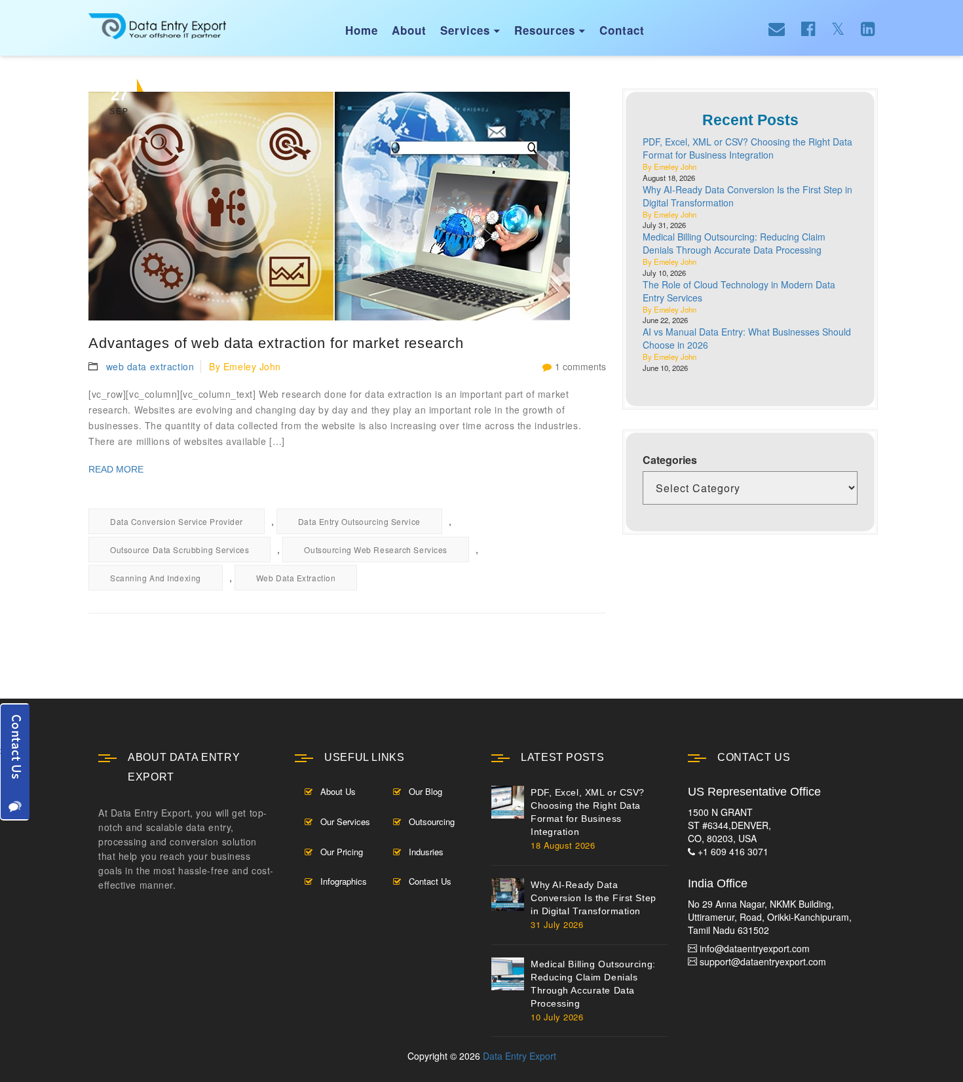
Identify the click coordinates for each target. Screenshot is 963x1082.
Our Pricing (341, 851)
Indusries (426, 851)
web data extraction (150, 366)
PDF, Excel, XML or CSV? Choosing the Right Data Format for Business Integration (747, 148)
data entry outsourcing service (359, 521)
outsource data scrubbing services (179, 549)
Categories (670, 460)
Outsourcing (432, 821)
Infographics (343, 881)
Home (361, 30)
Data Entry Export (519, 1055)
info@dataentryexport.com (755, 948)
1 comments (580, 366)
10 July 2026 (557, 1017)
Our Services (345, 821)
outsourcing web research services (375, 549)
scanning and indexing (155, 577)
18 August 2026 (563, 845)
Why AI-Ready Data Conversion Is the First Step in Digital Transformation (593, 897)
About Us (338, 791)
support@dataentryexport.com (763, 961)
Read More (115, 469)
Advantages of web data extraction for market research (276, 343)
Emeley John (252, 366)
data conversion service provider (176, 521)
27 (119, 101)
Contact (622, 30)
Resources (550, 30)
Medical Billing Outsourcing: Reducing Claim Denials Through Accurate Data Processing (734, 243)
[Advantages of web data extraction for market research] (347, 206)
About (409, 30)
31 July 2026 (557, 924)
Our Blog (425, 791)
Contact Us (430, 881)
